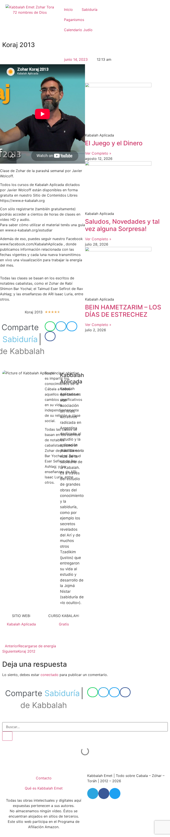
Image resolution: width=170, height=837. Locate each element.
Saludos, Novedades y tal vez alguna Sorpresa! (122, 225)
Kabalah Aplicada (21, 624)
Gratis (64, 624)
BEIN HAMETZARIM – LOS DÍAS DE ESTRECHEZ (123, 310)
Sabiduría (89, 9)
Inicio (68, 9)
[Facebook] (103, 793)
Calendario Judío (78, 30)
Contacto (44, 778)
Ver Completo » (98, 153)
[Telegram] (92, 793)
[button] (50, 326)
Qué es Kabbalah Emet (44, 788)
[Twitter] (114, 793)
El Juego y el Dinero (114, 143)
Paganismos (74, 19)
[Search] (7, 736)
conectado (49, 674)
